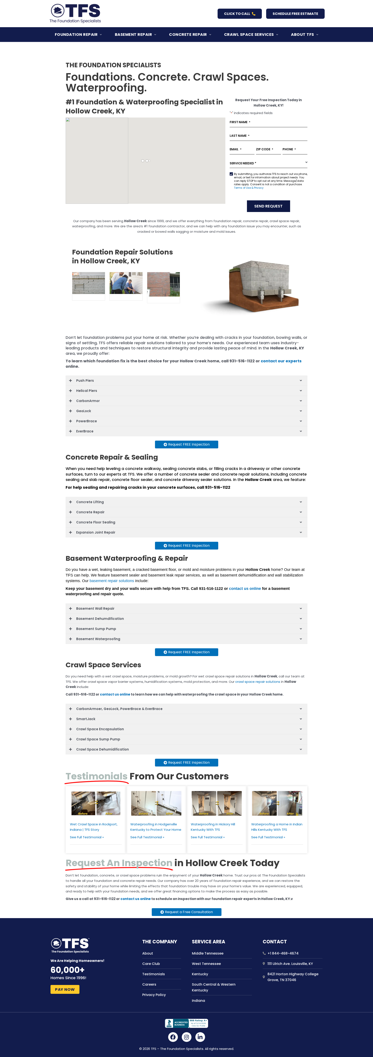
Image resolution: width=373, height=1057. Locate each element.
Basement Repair (133, 34)
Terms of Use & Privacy (249, 188)
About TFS (302, 34)
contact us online (245, 588)
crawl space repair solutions (257, 681)
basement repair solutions (112, 581)
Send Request (268, 206)
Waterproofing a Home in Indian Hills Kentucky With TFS (276, 827)
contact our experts (281, 361)
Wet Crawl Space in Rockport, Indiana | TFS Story (93, 827)
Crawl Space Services (249, 34)
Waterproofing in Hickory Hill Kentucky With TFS (213, 827)
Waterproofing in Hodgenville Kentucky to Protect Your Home (155, 827)
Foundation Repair (76, 34)
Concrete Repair (188, 34)
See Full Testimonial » (87, 837)
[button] (78, 34)
